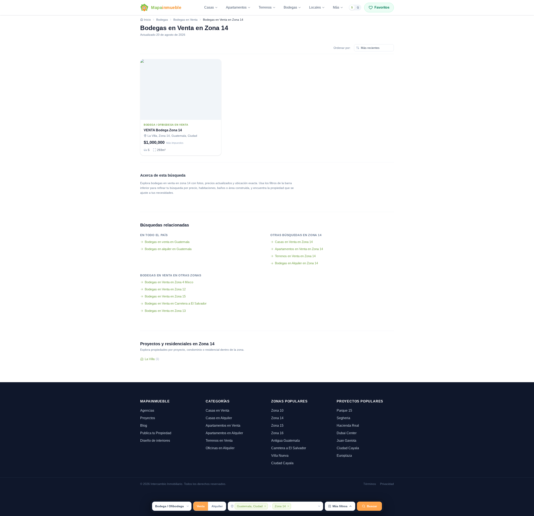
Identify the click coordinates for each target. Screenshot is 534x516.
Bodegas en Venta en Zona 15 (165, 296)
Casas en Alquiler (219, 418)
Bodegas (290, 7)
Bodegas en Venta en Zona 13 (165, 310)
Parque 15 (344, 410)
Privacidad (387, 484)
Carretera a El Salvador (288, 448)
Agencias (147, 410)
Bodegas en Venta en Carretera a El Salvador (176, 303)
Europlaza (344, 455)
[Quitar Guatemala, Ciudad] (265, 506)
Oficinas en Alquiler (220, 448)
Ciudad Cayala (282, 463)
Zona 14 (277, 418)
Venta (201, 506)
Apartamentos (236, 7)
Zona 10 (277, 410)
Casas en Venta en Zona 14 (294, 242)
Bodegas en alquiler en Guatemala (168, 249)
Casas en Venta (217, 410)
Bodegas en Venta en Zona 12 (165, 289)
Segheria (343, 418)
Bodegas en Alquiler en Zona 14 (296, 263)
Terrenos (265, 7)
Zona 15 (277, 425)
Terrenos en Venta (219, 440)
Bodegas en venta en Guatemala (167, 242)
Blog (143, 425)
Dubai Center (346, 433)
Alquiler (217, 506)
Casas (209, 7)
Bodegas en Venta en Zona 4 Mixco (169, 282)
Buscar (372, 506)
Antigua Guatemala (285, 440)
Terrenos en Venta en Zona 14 (295, 256)
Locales (315, 7)
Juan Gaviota (346, 440)
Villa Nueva (279, 455)
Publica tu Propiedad (155, 433)
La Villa (152, 359)
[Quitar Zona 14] (288, 506)
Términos (369, 484)
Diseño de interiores (155, 440)
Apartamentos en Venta (223, 425)
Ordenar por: (342, 47)
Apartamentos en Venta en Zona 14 (299, 249)
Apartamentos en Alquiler (224, 433)
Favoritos (381, 7)
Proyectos (147, 418)
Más (336, 7)
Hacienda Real (348, 425)
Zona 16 (277, 433)
